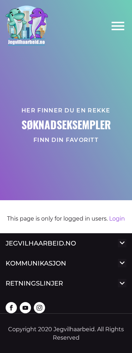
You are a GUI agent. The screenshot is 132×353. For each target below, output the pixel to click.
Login (116, 218)
